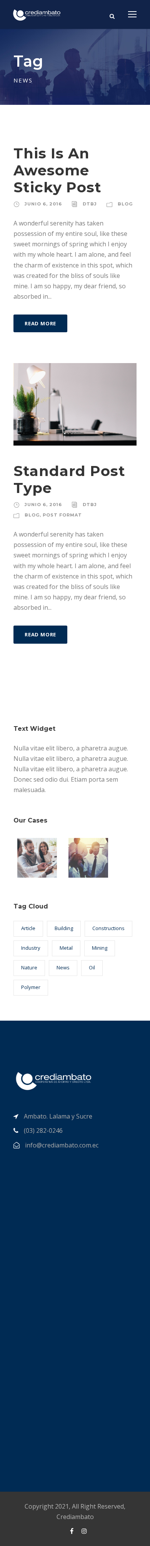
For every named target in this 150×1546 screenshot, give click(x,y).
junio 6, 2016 (43, 204)
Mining (99, 947)
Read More (40, 323)
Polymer (30, 987)
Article (28, 928)
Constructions (108, 928)
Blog (125, 204)
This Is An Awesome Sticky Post (57, 170)
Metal (66, 947)
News (63, 967)
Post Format (62, 515)
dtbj (90, 204)
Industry (30, 947)
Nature (29, 967)
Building (64, 928)
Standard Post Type (69, 479)
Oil (92, 967)
